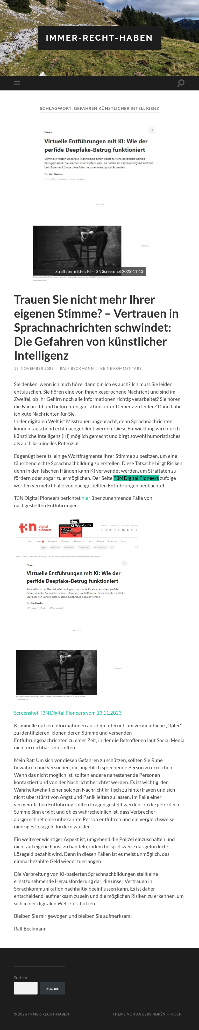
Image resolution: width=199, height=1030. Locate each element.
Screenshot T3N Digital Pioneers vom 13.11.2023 (68, 713)
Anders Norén (151, 1014)
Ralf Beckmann (77, 368)
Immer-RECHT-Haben (99, 37)
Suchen (20, 977)
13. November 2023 (34, 368)
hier (86, 498)
